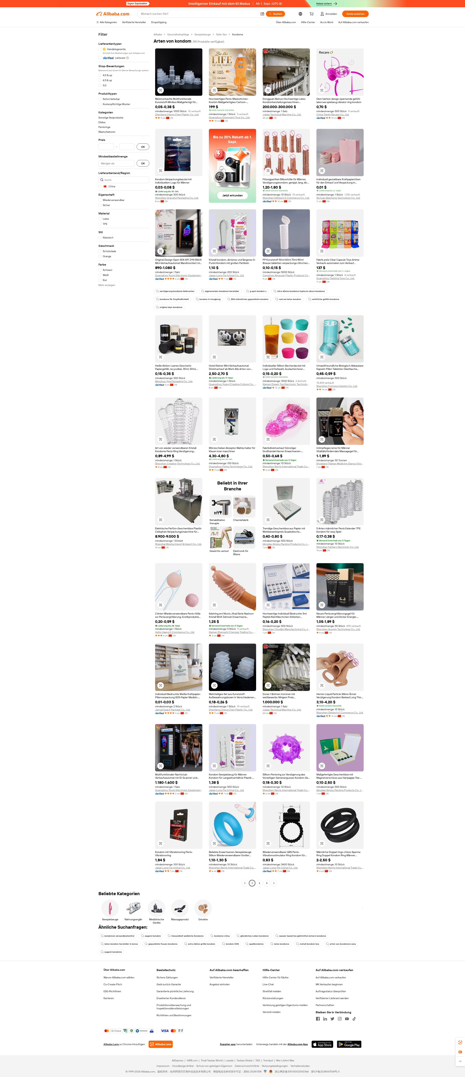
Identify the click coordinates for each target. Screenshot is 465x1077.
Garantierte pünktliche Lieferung (175, 991)
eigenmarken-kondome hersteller (222, 291)
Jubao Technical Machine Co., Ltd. (282, 114)
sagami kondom (153, 936)
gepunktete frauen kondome (162, 944)
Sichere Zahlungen (167, 977)
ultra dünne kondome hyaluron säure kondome (301, 291)
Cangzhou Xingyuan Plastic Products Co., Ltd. (286, 275)
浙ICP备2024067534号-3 (325, 1071)
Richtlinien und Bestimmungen (174, 1015)
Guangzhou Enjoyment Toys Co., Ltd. (229, 117)
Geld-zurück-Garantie (169, 984)
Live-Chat (268, 984)
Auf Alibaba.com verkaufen (331, 977)
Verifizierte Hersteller (222, 977)
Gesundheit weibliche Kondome (187, 936)
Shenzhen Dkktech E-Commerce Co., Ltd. (286, 197)
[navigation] (123, 459)
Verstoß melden (272, 1012)
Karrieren (109, 998)
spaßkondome (256, 944)
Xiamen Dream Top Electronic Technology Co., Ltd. (286, 384)
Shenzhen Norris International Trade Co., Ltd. (286, 466)
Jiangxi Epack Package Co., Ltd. (172, 709)
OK (143, 146)
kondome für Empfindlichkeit (174, 299)
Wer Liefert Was (285, 1060)
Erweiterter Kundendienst (171, 998)
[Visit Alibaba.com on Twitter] (332, 1019)
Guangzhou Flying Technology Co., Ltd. (230, 466)
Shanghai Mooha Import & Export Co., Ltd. (178, 544)
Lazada (229, 1060)
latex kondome (281, 944)
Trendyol (268, 1060)
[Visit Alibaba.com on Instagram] (339, 1019)
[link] (460, 1042)
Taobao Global (244, 1060)
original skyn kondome (171, 307)
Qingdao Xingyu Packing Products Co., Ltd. (286, 544)
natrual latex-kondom (290, 299)
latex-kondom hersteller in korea (121, 944)
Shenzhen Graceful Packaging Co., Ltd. (177, 197)
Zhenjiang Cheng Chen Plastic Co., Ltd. (177, 114)
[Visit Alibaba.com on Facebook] (318, 1019)
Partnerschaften (325, 1005)
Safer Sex (221, 34)
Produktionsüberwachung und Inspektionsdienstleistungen (174, 1007)
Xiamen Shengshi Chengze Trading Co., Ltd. (232, 632)
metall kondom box (309, 944)
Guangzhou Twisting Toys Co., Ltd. (335, 278)
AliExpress (177, 1060)
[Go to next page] (274, 883)
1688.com (192, 1060)
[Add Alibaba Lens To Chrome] (161, 1044)
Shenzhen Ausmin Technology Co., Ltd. (338, 629)
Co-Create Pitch (113, 984)
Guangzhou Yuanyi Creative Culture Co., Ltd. (232, 384)
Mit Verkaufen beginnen (329, 984)
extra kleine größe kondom (201, 944)
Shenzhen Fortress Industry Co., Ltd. (336, 386)
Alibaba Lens (111, 1044)
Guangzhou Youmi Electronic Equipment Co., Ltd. (178, 275)
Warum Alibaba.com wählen (119, 977)
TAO (257, 1060)
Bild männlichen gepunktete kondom (249, 299)
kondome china (222, 936)
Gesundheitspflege (178, 34)
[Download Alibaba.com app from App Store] (322, 1044)
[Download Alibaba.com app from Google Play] (349, 1044)
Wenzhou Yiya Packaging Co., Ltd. (174, 381)
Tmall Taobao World (212, 1060)
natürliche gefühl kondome (325, 299)
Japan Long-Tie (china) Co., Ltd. (226, 275)
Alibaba (158, 34)
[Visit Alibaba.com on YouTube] (347, 1019)
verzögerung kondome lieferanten (177, 291)
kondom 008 (232, 944)
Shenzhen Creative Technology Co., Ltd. (177, 463)
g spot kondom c (258, 291)
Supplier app (228, 1044)
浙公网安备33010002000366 (292, 1071)
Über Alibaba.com (114, 969)
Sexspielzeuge (203, 34)
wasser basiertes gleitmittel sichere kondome (302, 936)
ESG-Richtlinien (112, 991)
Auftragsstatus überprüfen (331, 991)
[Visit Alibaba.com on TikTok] (354, 1019)
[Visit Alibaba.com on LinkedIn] (325, 1019)
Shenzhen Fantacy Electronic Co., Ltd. (337, 547)
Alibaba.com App (298, 1044)
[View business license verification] (265, 1071)
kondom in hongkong (210, 299)
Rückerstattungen (273, 998)
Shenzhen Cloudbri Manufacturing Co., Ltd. (286, 629)
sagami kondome (113, 952)
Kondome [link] (237, 34)
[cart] (312, 14)
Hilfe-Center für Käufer (276, 977)
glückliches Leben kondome (254, 936)
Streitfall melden (272, 991)
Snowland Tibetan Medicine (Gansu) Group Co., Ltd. (340, 463)
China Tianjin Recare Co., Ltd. (332, 114)
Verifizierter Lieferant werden (332, 998)
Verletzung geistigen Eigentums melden (285, 1005)
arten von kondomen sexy (343, 944)
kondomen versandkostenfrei (119, 936)
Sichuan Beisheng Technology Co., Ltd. (338, 197)
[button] (262, 14)
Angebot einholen (220, 984)
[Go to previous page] (245, 883)
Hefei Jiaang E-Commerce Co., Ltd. (175, 632)
